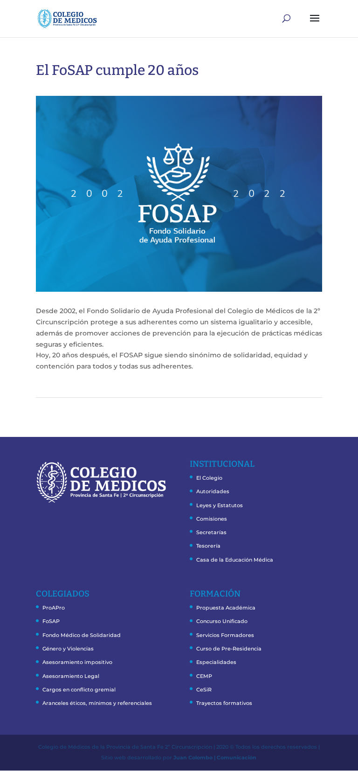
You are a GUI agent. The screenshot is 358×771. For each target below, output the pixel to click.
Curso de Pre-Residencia (229, 648)
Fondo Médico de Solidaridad (81, 635)
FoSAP (51, 621)
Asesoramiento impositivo (77, 662)
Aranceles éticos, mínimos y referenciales (97, 703)
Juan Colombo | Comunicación (214, 757)
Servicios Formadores (225, 635)
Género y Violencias (68, 648)
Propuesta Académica (225, 607)
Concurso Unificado (222, 621)
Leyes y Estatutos (219, 505)
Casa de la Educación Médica (234, 559)
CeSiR (204, 689)
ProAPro (53, 607)
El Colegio (209, 478)
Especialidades (216, 662)
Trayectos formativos (224, 703)
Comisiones (211, 519)
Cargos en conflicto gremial (79, 689)
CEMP (204, 676)
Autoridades (212, 491)
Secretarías (211, 532)
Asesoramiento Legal (70, 676)
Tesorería (208, 546)
